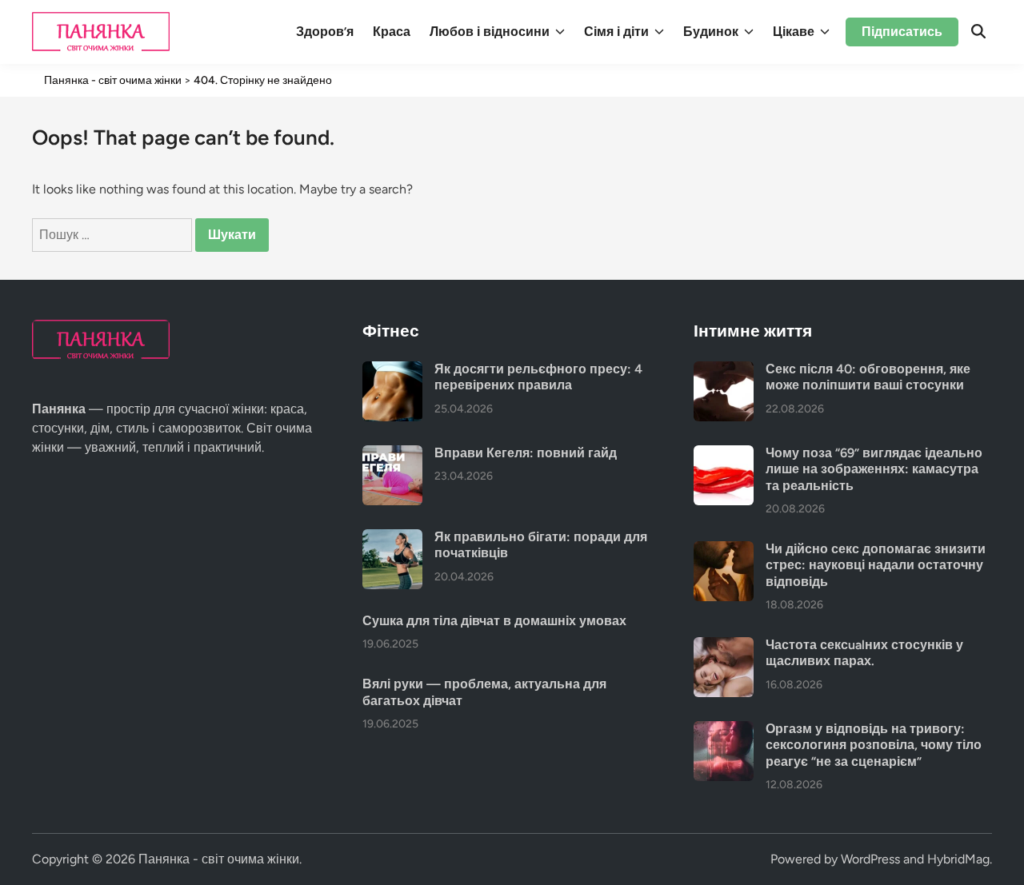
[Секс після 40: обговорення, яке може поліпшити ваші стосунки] (724, 370)
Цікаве (793, 31)
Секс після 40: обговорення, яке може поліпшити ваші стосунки (868, 377)
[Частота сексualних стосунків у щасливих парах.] (724, 646)
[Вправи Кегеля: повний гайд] (392, 454)
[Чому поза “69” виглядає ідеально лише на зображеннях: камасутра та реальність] (724, 454)
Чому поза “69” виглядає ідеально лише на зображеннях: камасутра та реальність (874, 469)
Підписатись (902, 31)
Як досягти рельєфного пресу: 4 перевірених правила (538, 377)
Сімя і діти (616, 31)
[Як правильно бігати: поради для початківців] (392, 538)
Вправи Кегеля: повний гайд (525, 452)
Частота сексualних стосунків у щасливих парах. (864, 652)
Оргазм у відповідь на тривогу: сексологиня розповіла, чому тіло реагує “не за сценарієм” (874, 745)
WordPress (870, 859)
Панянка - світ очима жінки (218, 859)
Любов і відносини (490, 31)
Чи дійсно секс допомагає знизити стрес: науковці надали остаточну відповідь (876, 565)
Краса (391, 31)
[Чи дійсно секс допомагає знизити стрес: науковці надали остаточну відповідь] (724, 550)
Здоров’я (325, 31)
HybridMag (958, 859)
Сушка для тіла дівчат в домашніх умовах (494, 620)
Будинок (710, 31)
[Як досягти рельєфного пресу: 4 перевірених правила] (392, 370)
